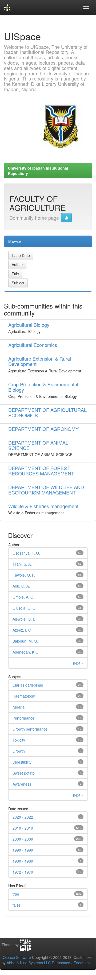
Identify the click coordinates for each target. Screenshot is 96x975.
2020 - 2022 (23, 817)
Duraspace (61, 962)
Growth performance (30, 729)
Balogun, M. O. (25, 641)
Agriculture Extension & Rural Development (39, 361)
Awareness (22, 784)
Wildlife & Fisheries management (43, 506)
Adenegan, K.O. (26, 652)
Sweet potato (24, 773)
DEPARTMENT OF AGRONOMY (43, 428)
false (17, 905)
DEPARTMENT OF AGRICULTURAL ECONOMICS (47, 412)
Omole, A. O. (23, 597)
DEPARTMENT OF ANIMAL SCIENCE (38, 445)
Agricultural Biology (28, 324)
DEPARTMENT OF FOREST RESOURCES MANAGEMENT (41, 470)
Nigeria (19, 707)
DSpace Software (16, 957)
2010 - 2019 (23, 828)
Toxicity (19, 740)
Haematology (24, 696)
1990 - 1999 (23, 850)
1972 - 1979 (23, 872)
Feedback (82, 962)
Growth (19, 751)
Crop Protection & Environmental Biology (43, 387)
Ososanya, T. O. (26, 553)
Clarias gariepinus (28, 685)
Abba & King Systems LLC (29, 962)
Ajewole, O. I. (24, 619)
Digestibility (22, 762)
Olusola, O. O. (25, 608)
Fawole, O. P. (24, 575)
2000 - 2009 (23, 839)
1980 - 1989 (23, 861)
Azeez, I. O (22, 630)
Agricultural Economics (32, 344)
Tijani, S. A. (22, 564)
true (16, 894)
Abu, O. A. (21, 586)
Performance (23, 718)
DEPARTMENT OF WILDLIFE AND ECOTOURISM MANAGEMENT (46, 489)
